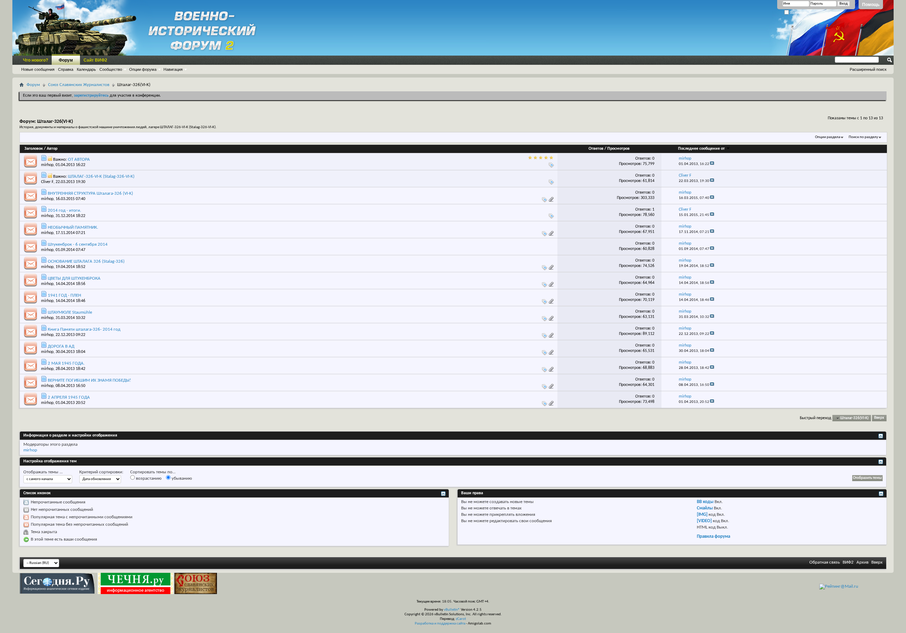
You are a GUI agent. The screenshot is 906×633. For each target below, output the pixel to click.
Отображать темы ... (43, 472)
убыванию (181, 478)
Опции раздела (827, 137)
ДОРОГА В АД (61, 346)
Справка (65, 69)
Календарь (86, 69)
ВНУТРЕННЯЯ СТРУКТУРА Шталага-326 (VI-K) (90, 193)
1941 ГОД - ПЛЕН (64, 295)
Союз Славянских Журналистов (78, 84)
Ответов (596, 149)
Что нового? (35, 60)
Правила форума (713, 536)
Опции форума (142, 69)
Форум (66, 60)
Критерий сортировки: (101, 472)
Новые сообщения (38, 69)
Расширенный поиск (868, 69)
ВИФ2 (848, 562)
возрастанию (148, 478)
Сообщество (110, 69)
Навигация (173, 69)
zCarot (461, 619)
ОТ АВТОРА (79, 159)
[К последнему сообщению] (712, 164)
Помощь (870, 4)
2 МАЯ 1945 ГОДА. (66, 363)
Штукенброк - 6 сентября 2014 (78, 244)
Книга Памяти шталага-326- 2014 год (84, 329)
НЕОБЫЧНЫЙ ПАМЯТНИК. (73, 227)
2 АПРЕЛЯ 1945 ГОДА (69, 397)
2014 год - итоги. (64, 210)
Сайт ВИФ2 (95, 60)
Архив (862, 562)
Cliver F (47, 182)
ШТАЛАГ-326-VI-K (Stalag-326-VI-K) (101, 176)
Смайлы (705, 508)
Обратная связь (824, 562)
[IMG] (702, 514)
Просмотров (618, 149)
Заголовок (33, 149)
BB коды (705, 502)
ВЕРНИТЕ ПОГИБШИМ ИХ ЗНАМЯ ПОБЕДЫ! (89, 380)
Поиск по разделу (863, 137)
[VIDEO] (704, 521)
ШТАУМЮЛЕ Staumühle (70, 312)
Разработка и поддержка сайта (440, 624)
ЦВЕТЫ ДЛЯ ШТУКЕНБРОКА (74, 278)
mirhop (47, 165)
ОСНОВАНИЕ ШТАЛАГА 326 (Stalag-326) (86, 261)
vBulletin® (452, 610)
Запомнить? (799, 13)
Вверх (879, 418)
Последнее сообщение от (701, 149)
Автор (52, 149)
